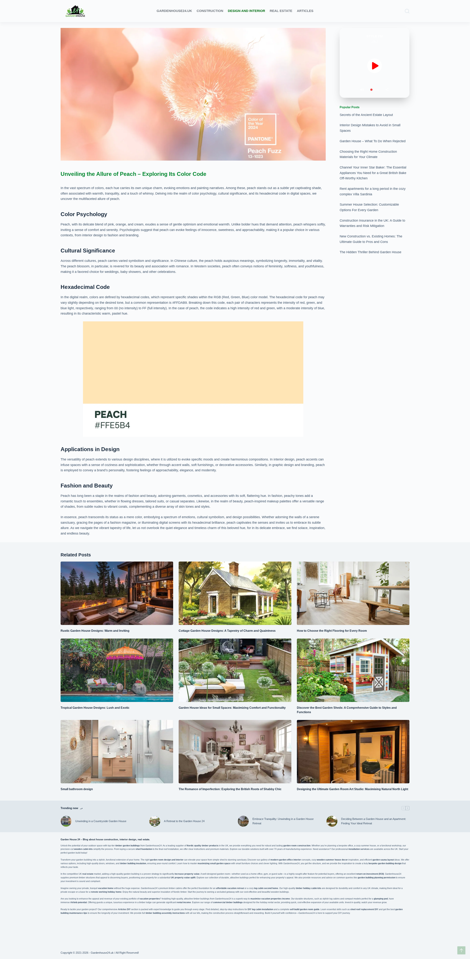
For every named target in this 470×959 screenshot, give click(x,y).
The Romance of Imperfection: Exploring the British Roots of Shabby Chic (230, 789)
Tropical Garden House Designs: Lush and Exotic (95, 707)
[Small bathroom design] (117, 751)
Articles (305, 11)
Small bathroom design (77, 789)
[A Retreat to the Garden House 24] (154, 821)
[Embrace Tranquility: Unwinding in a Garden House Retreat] (243, 821)
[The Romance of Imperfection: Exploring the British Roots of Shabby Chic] (235, 751)
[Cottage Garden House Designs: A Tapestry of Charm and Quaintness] (235, 593)
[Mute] (362, 89)
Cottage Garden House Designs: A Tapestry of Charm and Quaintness (227, 630)
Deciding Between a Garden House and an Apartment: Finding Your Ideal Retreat (373, 821)
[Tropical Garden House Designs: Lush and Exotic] (117, 670)
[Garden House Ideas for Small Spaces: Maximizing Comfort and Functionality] (235, 670)
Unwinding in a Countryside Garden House (100, 821)
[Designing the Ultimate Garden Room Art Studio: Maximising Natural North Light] (353, 751)
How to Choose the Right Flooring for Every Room (332, 630)
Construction (210, 11)
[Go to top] (461, 950)
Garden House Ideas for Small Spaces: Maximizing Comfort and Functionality (232, 707)
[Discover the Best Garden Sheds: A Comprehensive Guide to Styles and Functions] (353, 670)
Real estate (281, 11)
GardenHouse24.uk (174, 11)
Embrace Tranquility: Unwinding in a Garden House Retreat (283, 821)
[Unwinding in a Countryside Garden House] (66, 821)
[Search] (407, 11)
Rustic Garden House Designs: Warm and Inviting (95, 630)
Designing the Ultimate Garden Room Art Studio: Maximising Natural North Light (352, 789)
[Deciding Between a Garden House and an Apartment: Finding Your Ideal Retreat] (331, 821)
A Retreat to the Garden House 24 (184, 821)
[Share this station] (387, 89)
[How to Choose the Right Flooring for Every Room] (353, 593)
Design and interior (246, 11)
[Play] (374, 65)
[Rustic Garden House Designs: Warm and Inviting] (117, 593)
